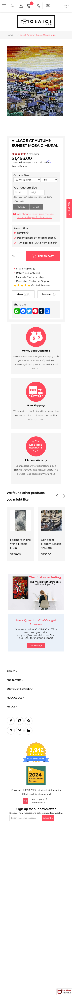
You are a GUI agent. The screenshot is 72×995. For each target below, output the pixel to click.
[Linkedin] (28, 731)
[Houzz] (11, 731)
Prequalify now (19, 166)
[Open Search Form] (12, 6)
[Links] (21, 6)
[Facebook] (11, 721)
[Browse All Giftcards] (48, 5)
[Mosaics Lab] (36, 21)
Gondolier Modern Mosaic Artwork (51, 543)
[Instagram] (20, 721)
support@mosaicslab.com (33, 635)
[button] (15, 133)
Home (10, 35)
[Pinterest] (28, 721)
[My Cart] (30, 6)
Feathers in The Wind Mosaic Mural (20, 543)
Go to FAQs (36, 645)
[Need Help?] (39, 6)
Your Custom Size (25, 187)
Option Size (21, 175)
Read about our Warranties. (40, 473)
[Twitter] (20, 731)
